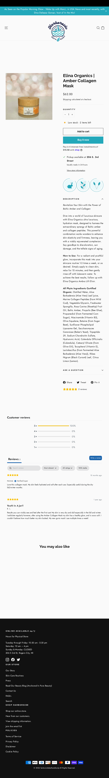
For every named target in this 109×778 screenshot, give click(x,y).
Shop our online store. (16, 711)
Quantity (69, 109)
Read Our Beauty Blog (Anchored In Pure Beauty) (29, 685)
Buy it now (83, 140)
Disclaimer (11, 746)
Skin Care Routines (15, 675)
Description (71, 199)
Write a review (95, 458)
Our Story (10, 670)
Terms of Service (13, 736)
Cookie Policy (12, 751)
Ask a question (73, 370)
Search (9, 701)
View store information (76, 170)
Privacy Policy (12, 741)
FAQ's (8, 696)
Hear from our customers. (18, 716)
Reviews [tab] (14, 459)
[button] (54, 426)
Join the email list (14, 726)
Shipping (67, 99)
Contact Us (11, 690)
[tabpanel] (54, 494)
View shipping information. (18, 721)
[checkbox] (82, 468)
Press (8, 680)
